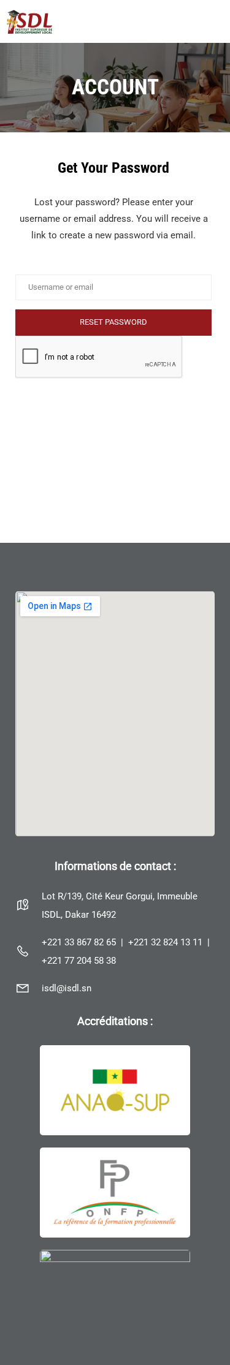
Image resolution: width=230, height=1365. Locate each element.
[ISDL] (29, 20)
